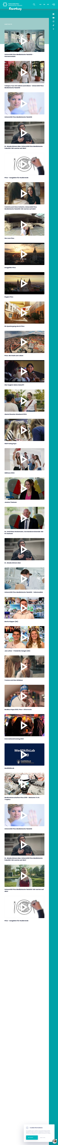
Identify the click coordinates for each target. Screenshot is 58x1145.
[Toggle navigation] (53, 4)
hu (40, 4)
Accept (30, 1137)
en (44, 4)
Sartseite (8, 24)
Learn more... (43, 1137)
